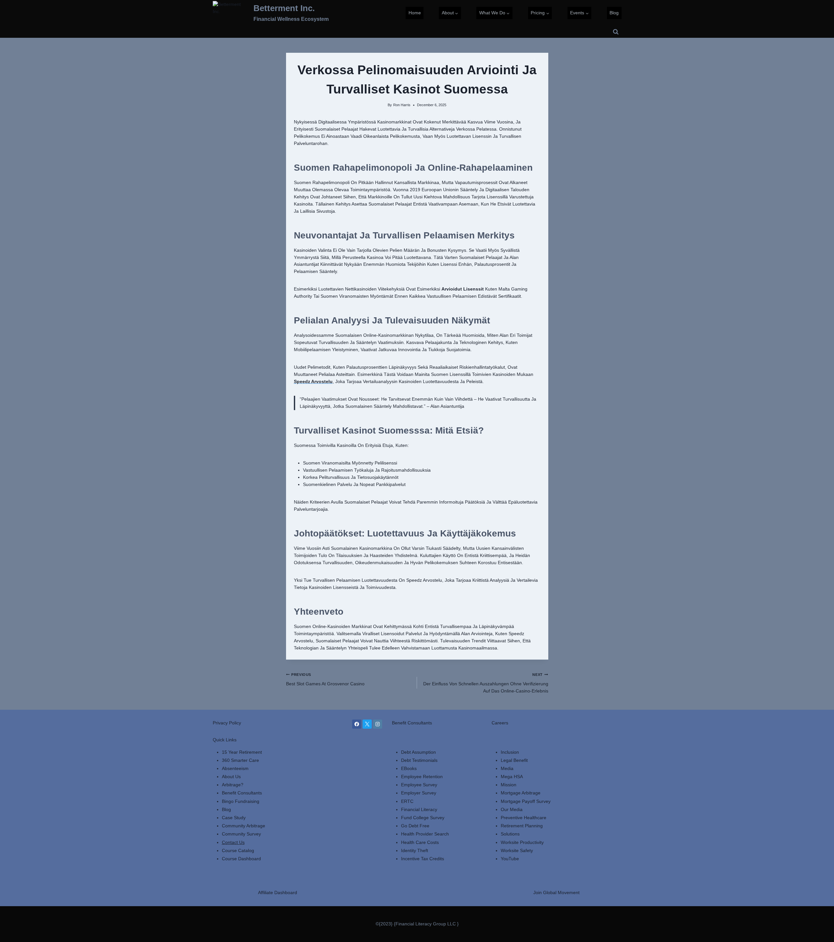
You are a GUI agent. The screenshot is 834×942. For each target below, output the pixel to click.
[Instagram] (377, 724)
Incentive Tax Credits (422, 858)
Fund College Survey (422, 817)
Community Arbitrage (243, 825)
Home (415, 12)
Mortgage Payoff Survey (526, 801)
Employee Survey (419, 784)
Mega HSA (512, 776)
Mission (508, 784)
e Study (238, 817)
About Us (231, 776)
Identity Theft (414, 850)
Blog (614, 12)
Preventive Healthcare (523, 817)
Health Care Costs (420, 842)
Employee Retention (422, 776)
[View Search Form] (616, 32)
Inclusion (510, 752)
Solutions (510, 833)
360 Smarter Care (240, 760)
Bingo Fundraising (240, 801)
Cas (226, 817)
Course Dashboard (241, 858)
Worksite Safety (517, 850)
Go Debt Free (415, 825)
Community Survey (241, 833)
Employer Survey (418, 792)
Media (507, 768)
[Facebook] (356, 724)
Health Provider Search (425, 833)
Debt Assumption (418, 752)
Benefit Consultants (242, 792)
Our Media (512, 809)
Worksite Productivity (522, 842)
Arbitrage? (232, 784)
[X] (367, 724)
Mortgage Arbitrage (520, 792)
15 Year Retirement (242, 752)
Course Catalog (238, 850)
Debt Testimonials (419, 760)
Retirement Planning (522, 825)
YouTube (510, 858)
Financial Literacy (419, 809)
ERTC (407, 801)
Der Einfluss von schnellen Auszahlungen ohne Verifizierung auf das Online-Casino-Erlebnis (485, 683)
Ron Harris (401, 105)
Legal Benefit (514, 760)
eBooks (409, 768)
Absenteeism (235, 768)
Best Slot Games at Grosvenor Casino (325, 679)
